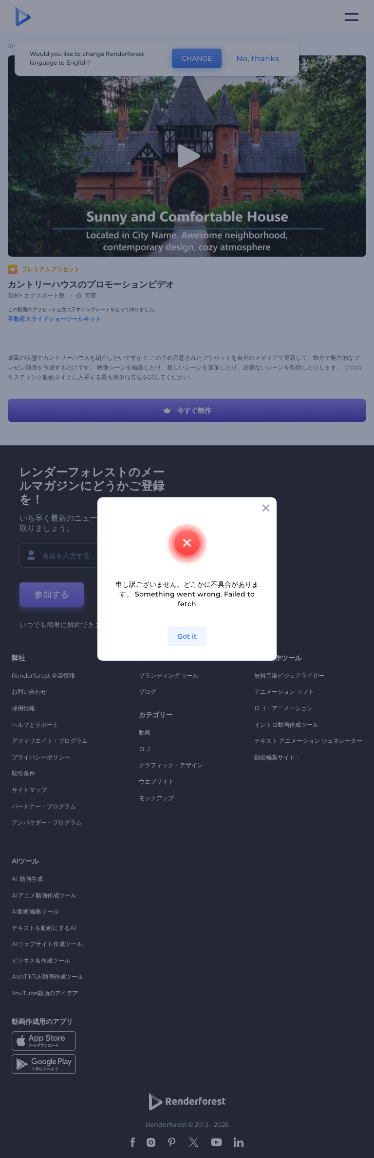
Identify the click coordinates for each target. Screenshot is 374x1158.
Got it (187, 636)
